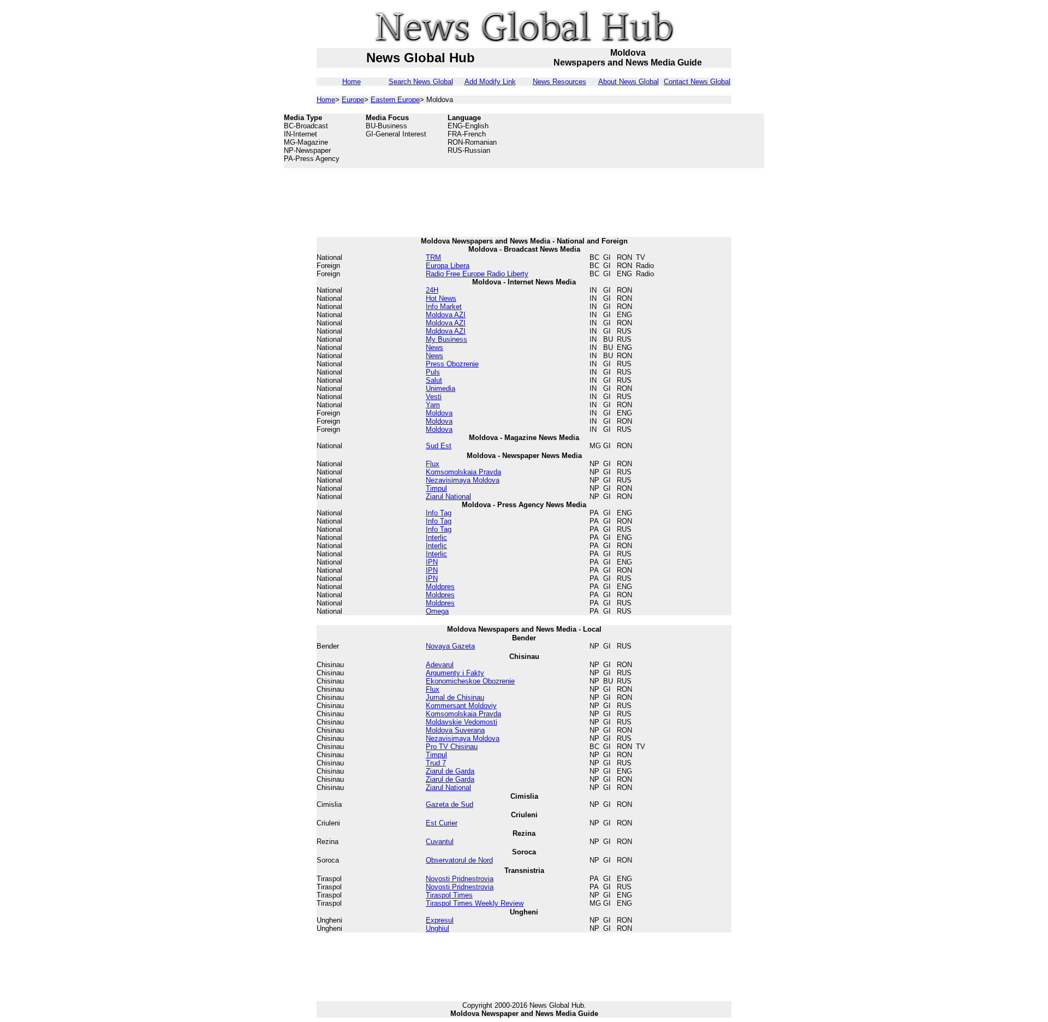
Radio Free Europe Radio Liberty (477, 274)
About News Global (628, 82)
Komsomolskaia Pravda (463, 472)
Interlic (436, 537)
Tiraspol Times (449, 895)
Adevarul (440, 665)
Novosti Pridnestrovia (459, 879)
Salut (434, 380)
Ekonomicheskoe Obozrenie (470, 681)
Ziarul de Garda (450, 771)
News (434, 347)
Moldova (439, 413)
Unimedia (440, 388)
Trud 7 (436, 763)
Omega (437, 611)
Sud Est (438, 446)
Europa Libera (447, 266)
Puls (433, 372)
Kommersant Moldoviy (461, 706)
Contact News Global (697, 82)
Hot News (441, 298)
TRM (433, 257)
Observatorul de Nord (459, 860)
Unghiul (437, 928)
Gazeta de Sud (449, 804)
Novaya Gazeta (450, 646)
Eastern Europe (395, 100)
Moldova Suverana (455, 730)
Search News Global (421, 82)
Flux (432, 464)
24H (432, 290)
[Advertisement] (677, 141)
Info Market (444, 306)
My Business (446, 339)
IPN (432, 562)
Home (351, 82)
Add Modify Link (490, 82)
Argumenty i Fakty (455, 673)
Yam (433, 405)
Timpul (436, 488)
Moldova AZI (446, 315)
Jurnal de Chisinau (455, 697)
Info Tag (438, 513)
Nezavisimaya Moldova (462, 480)
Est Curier (441, 823)
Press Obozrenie (452, 364)
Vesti (434, 397)
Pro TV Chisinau (452, 746)
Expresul (440, 920)
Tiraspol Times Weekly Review (474, 903)
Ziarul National (448, 496)
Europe (353, 100)
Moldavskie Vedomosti (461, 722)
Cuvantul (440, 841)
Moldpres (440, 587)
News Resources (559, 82)
